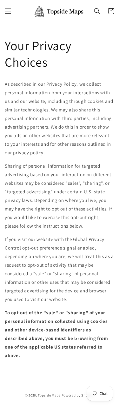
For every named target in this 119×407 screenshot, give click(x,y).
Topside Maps (49, 395)
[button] (8, 11)
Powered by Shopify (78, 395)
